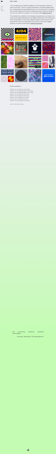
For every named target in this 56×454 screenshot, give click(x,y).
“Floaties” (20, 95)
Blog (1, 9)
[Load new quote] (28, 450)
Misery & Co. (47, 13)
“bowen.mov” (20, 89)
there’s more (37, 23)
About (2, 6)
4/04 (21, 31)
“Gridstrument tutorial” (22, 90)
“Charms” (20, 94)
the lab (28, 89)
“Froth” (20, 98)
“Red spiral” (21, 100)
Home (2, 5)
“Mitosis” (20, 97)
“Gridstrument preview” (22, 92)
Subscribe (2, 10)
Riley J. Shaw (13, 1)
